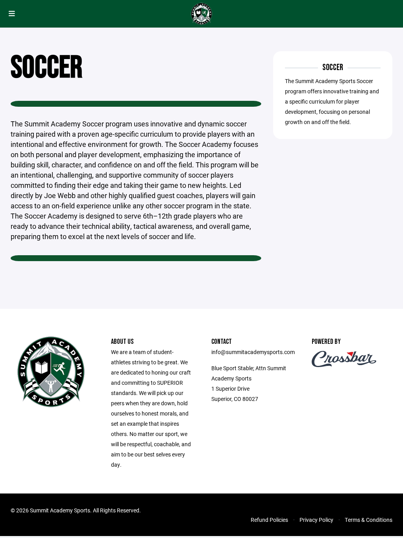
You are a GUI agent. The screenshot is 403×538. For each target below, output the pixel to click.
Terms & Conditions (368, 519)
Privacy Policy (316, 519)
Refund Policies (269, 519)
